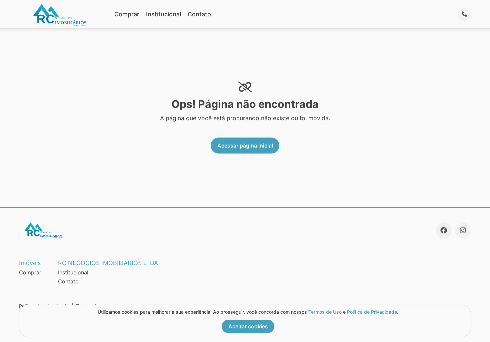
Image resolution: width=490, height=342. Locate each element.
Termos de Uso (325, 312)
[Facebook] (444, 230)
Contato (199, 14)
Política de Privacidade (372, 312)
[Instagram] (463, 230)
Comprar (126, 14)
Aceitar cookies (248, 326)
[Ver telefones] (464, 14)
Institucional (163, 14)
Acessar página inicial (245, 145)
